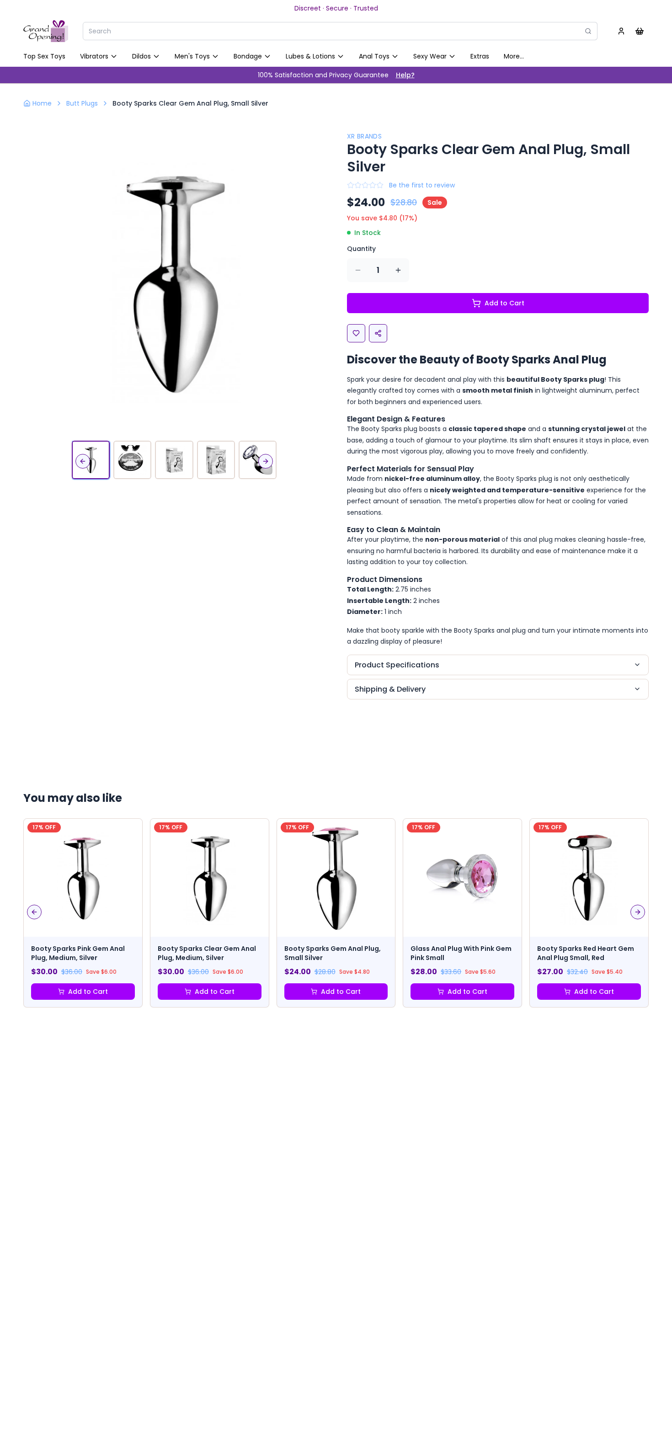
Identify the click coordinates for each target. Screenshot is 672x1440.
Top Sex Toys (44, 56)
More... (514, 56)
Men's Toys (192, 56)
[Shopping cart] (639, 31)
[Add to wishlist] (356, 333)
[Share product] (378, 333)
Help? (405, 75)
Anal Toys (374, 56)
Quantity (361, 248)
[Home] (45, 31)
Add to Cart (504, 303)
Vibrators (94, 56)
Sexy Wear (430, 56)
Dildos (141, 56)
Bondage (248, 56)
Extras (479, 56)
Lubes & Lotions (310, 56)
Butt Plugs (82, 103)
